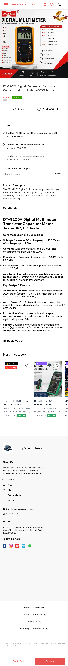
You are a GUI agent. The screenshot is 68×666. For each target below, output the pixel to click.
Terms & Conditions (10, 645)
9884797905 (12, 514)
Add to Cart (18, 661)
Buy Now (50, 661)
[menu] (6, 5)
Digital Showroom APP (34, 643)
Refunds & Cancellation (54, 643)
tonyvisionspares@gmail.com (20, 509)
